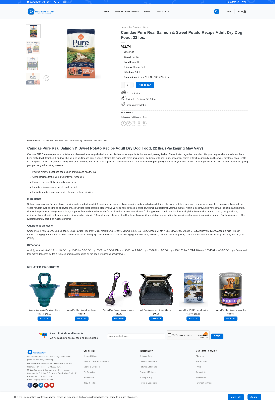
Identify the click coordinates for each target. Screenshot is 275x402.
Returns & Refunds (148, 367)
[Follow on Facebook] (30, 385)
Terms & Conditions (148, 383)
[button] (216, 11)
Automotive (89, 377)
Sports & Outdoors (92, 367)
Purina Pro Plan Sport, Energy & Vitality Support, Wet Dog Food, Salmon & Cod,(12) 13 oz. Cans (230, 310)
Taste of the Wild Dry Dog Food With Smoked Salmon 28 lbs (193, 310)
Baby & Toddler (90, 383)
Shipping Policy (146, 356)
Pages (147, 11)
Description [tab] (33, 141)
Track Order (201, 361)
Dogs (145, 27)
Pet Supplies (135, 27)
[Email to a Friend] (133, 123)
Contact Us (163, 11)
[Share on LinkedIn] (144, 123)
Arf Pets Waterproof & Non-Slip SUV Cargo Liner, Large (156, 310)
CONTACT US (233, 2)
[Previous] (47, 53)
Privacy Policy (146, 377)
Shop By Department (125, 11)
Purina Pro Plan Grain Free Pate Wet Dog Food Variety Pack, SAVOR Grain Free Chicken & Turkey (81, 310)
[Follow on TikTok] (35, 385)
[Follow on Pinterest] (46, 385)
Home (107, 11)
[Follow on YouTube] (51, 385)
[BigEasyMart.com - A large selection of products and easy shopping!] (41, 11)
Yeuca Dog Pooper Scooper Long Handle (119, 310)
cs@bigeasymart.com (43, 379)
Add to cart (145, 85)
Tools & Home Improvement (96, 361)
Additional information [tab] (55, 141)
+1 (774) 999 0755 (43, 376)
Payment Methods (148, 372)
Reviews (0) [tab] (76, 141)
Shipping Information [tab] (95, 141)
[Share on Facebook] (123, 123)
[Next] (111, 53)
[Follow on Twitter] (40, 385)
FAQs (244, 2)
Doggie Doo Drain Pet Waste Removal (44, 310)
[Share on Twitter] (128, 123)
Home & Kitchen (91, 356)
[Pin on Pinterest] (139, 123)
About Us (200, 356)
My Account (201, 377)
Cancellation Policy (148, 361)
